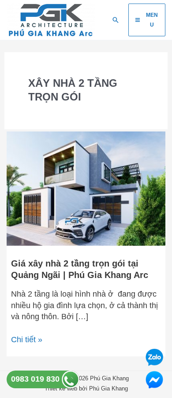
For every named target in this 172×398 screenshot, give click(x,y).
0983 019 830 (36, 379)
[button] (116, 20)
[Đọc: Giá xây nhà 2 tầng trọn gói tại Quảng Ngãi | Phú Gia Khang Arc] (86, 188)
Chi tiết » (26, 339)
